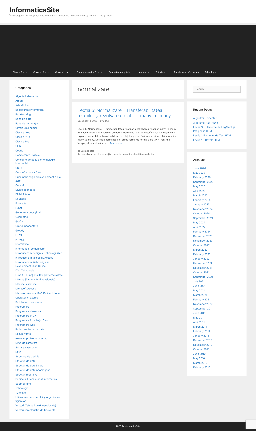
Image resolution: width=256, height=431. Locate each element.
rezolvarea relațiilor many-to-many (111, 154)
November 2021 (202, 267)
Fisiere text (22, 203)
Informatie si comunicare (30, 248)
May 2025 (199, 186)
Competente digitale (119, 72)
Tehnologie (210, 72)
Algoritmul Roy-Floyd (205, 122)
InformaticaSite (34, 10)
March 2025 (200, 195)
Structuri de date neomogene (32, 370)
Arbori (19, 100)
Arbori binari (22, 105)
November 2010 (202, 344)
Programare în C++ (26, 315)
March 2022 (200, 249)
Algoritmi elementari (27, 96)
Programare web (25, 324)
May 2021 (199, 290)
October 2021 (201, 272)
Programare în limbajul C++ (31, 320)
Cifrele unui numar (26, 127)
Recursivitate (23, 333)
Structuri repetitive (26, 374)
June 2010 (199, 353)
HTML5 (19, 239)
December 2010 (202, 340)
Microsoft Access (25, 288)
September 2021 (203, 276)
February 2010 (201, 367)
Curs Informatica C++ (88, 72)
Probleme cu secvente (28, 302)
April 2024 (199, 227)
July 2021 (198, 281)
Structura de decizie (27, 356)
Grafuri (19, 221)
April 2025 (199, 190)
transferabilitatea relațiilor (141, 154)
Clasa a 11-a (61, 72)
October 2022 (201, 245)
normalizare (86, 154)
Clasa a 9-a (18, 72)
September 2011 (203, 308)
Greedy (19, 230)
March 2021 (200, 294)
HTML (19, 235)
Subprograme (23, 383)
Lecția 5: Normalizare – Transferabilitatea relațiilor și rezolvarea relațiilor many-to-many (124, 113)
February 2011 (201, 331)
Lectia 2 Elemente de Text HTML (212, 135)
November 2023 (203, 240)
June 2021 (199, 285)
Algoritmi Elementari (205, 118)
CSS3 (18, 167)
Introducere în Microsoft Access (34, 257)
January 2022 (201, 258)
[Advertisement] (128, 45)
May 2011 (198, 317)
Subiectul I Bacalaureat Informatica (36, 379)
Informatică (22, 244)
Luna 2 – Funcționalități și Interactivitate (39, 275)
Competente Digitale (27, 155)
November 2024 (203, 209)
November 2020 (203, 304)
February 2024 (202, 231)
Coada (19, 150)
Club (18, 146)
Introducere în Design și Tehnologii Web (38, 253)
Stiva (18, 351)
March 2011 (200, 326)
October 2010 (201, 349)
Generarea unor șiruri (28, 212)
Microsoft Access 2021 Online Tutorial (37, 293)
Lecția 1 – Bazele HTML (207, 140)
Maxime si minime (26, 284)
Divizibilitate (22, 194)
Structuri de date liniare (29, 365)
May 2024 (199, 222)
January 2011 (201, 335)
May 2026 (199, 172)
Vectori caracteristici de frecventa (35, 410)
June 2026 (199, 168)
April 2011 (199, 322)
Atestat (142, 72)
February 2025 (202, 200)
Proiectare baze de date (29, 329)
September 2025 (203, 181)
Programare (22, 306)
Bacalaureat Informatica (186, 72)
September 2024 (203, 218)
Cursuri (19, 185)
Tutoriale (160, 72)
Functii (19, 207)
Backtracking (23, 114)
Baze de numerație (26, 123)
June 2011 (199, 313)
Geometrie (21, 216)
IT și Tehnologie (24, 270)
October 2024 (201, 213)
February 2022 (202, 254)
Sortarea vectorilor (26, 347)
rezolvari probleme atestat (31, 338)
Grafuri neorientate (26, 225)
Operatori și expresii (27, 297)
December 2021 (202, 263)
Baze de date (87, 151)
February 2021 (201, 299)
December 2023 (202, 236)
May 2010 (199, 358)
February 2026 (202, 177)
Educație (20, 198)
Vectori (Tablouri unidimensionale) (35, 405)
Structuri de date (25, 360)
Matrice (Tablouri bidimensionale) (35, 279)
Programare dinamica (28, 311)
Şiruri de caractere (26, 342)
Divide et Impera (25, 189)
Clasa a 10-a (39, 72)
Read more (116, 143)
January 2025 (201, 204)
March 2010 (200, 362)
